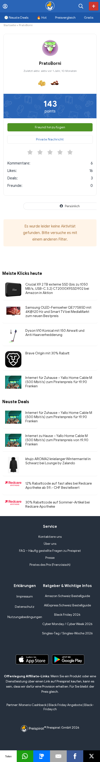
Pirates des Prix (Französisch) (50, 565)
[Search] (81, 6)
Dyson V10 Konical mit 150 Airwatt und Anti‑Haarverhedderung (54, 333)
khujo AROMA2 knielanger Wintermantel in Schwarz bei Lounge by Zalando (58, 461)
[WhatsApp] (25, 756)
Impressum (25, 596)
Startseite (9, 25)
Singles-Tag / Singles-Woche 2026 (67, 633)
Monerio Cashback (33, 705)
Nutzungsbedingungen (24, 617)
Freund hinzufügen (50, 127)
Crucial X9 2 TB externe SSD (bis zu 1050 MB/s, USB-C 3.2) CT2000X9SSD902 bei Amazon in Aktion (57, 288)
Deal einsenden (93, 6)
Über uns (50, 544)
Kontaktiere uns (50, 537)
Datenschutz (24, 607)
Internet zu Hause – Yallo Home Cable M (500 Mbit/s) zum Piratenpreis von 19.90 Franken (56, 440)
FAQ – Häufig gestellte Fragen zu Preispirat (50, 551)
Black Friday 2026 (67, 615)
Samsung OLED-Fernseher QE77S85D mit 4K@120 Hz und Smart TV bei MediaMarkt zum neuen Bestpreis (58, 311)
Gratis (88, 18)
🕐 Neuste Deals (16, 18)
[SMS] (41, 756)
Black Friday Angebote (65, 705)
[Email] (58, 756)
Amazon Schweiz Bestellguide (67, 596)
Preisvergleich (65, 18)
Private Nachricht (50, 139)
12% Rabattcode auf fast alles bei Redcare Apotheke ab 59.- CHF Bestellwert (58, 485)
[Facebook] (75, 756)
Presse (50, 558)
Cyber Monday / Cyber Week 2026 (67, 624)
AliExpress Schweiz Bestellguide (67, 605)
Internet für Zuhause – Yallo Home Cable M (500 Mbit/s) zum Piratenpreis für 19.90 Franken (58, 382)
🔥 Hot (42, 18)
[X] (91, 756)
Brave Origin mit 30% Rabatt (47, 353)
